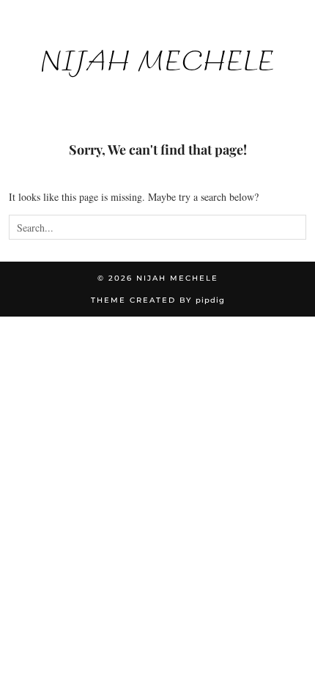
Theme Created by (158, 300)
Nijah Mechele (157, 60)
